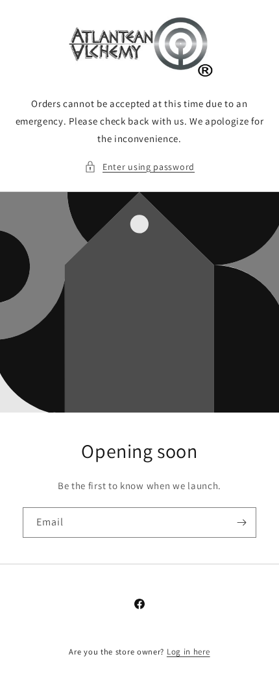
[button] (139, 167)
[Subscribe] (241, 522)
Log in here (188, 651)
